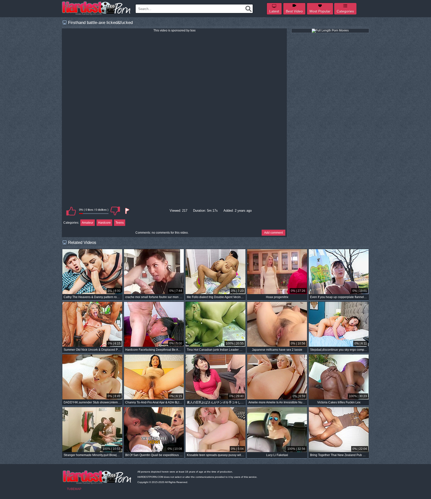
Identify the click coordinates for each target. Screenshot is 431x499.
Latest (274, 11)
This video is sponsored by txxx (174, 30)
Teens (119, 222)
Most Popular (320, 11)
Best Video (294, 11)
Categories (345, 11)
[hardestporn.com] (96, 8)
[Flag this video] (126, 211)
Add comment (273, 232)
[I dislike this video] (115, 211)
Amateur (87, 222)
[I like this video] (71, 211)
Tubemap (74, 489)
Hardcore (104, 222)
